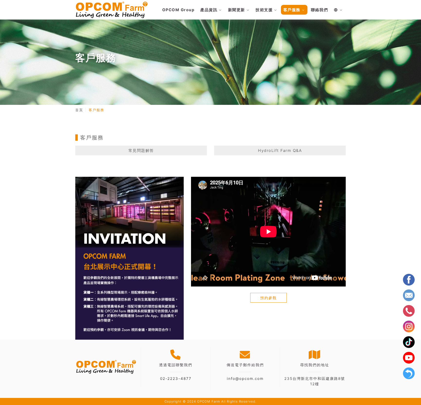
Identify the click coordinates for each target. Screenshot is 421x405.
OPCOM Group (178, 9)
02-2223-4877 (175, 378)
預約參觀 (268, 298)
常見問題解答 (141, 150)
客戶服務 (291, 9)
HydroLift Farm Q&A (280, 150)
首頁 (79, 110)
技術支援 (264, 9)
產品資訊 (208, 9)
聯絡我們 (319, 9)
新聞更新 (236, 9)
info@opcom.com (245, 378)
